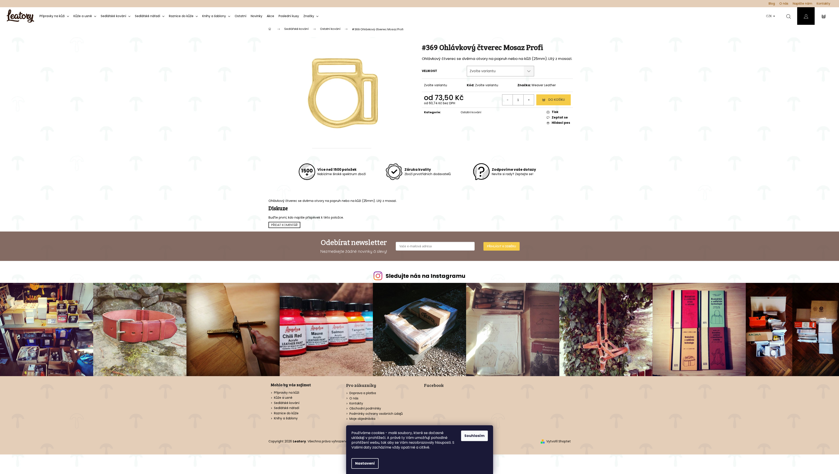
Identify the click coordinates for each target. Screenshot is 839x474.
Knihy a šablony (286, 418)
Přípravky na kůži (286, 393)
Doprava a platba (362, 393)
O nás (783, 3)
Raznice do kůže (286, 413)
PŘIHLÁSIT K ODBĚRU (501, 246)
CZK (769, 16)
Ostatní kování (471, 112)
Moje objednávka (362, 419)
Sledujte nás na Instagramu (425, 276)
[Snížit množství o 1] (507, 100)
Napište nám (802, 3)
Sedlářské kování (286, 403)
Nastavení (365, 463)
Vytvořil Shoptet (558, 441)
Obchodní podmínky (365, 408)
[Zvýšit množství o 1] (528, 100)
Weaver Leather (543, 85)
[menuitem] (54, 16)
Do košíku (556, 99)
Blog (772, 3)
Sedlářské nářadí (286, 408)
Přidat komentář (284, 225)
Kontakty (823, 3)
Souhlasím (474, 435)
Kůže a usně (283, 398)
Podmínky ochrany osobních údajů (376, 413)
